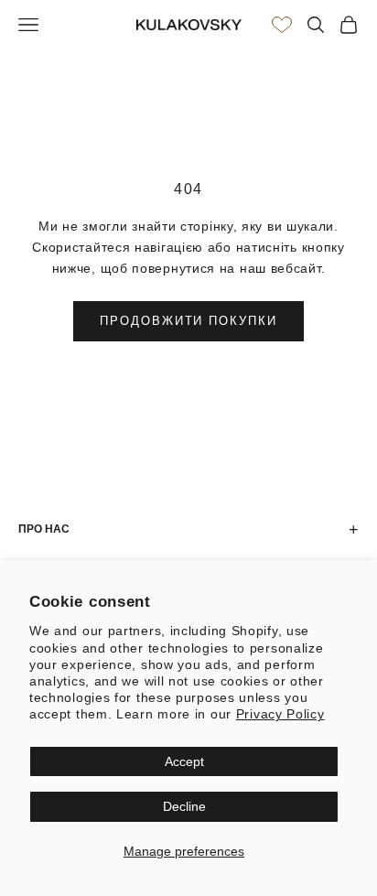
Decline (184, 806)
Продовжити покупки (188, 321)
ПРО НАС (188, 530)
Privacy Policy (280, 714)
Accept (184, 761)
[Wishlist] (282, 25)
